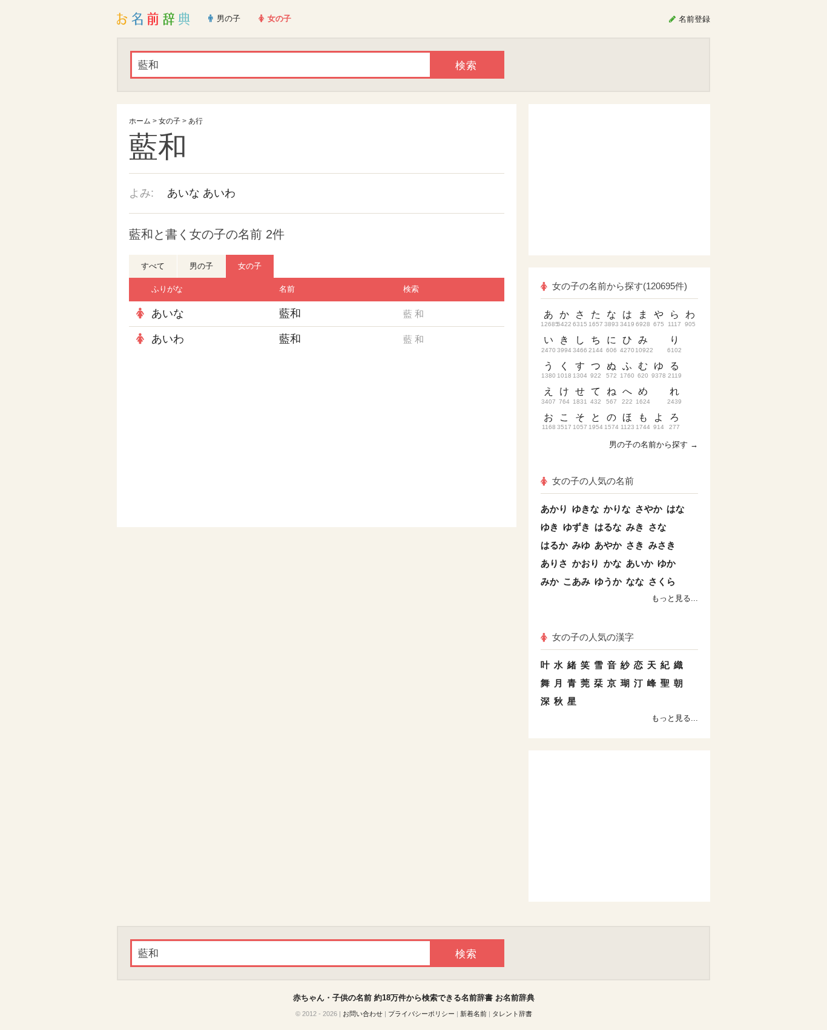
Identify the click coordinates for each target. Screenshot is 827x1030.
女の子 (169, 121)
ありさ (554, 563)
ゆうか (608, 581)
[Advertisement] (220, 439)
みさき (662, 545)
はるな (608, 527)
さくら (662, 581)
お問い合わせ (363, 1013)
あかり (554, 509)
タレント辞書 (512, 1013)
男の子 (201, 266)
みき (635, 527)
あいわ (219, 193)
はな (676, 509)
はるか (554, 545)
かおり (585, 563)
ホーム (140, 121)
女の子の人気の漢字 (593, 637)
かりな (617, 509)
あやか (608, 545)
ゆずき (576, 527)
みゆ (581, 545)
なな (635, 581)
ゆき (550, 527)
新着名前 (473, 1013)
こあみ (576, 581)
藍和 (290, 313)
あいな (183, 193)
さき (635, 545)
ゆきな (585, 509)
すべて (153, 266)
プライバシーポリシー (421, 1013)
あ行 (195, 121)
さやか (648, 509)
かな (613, 563)
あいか (639, 563)
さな (657, 527)
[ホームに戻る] (153, 19)
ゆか (666, 563)
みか (550, 581)
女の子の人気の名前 (593, 481)
